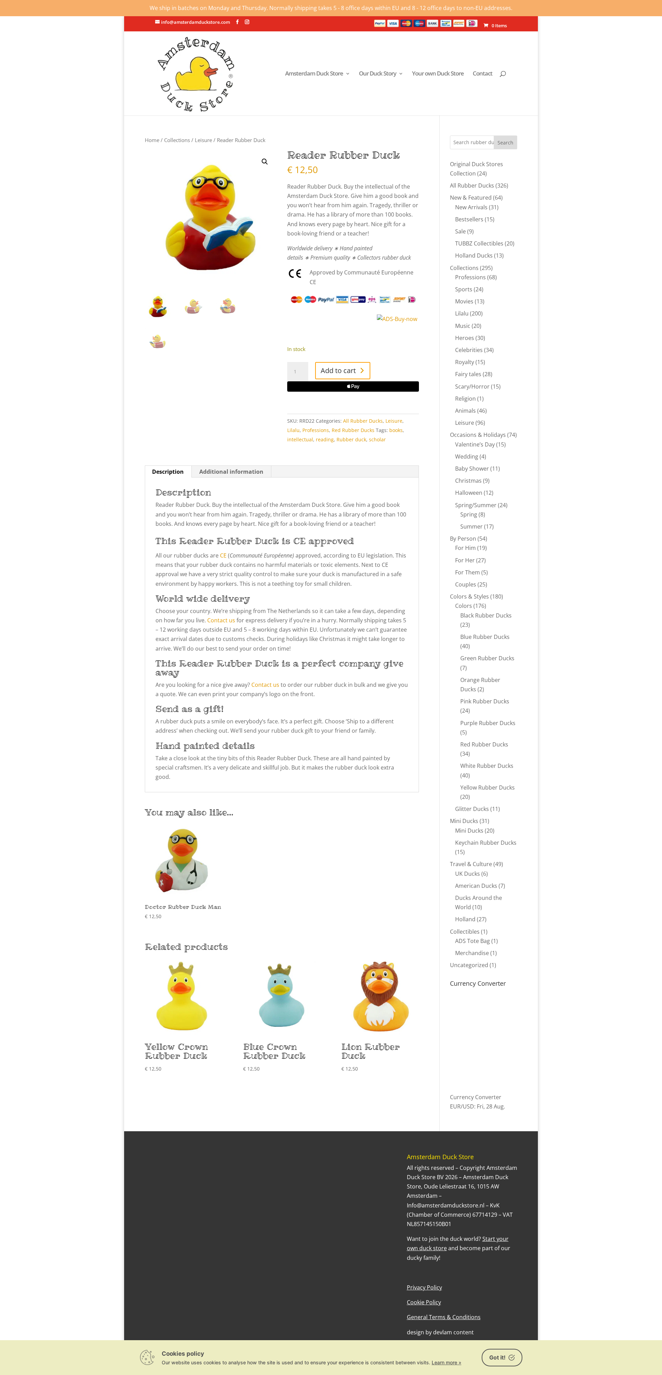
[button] (265, 161)
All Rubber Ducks (363, 421)
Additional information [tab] (231, 471)
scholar (377, 439)
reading (325, 439)
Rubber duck (351, 439)
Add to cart (338, 370)
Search (505, 142)
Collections (177, 140)
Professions (315, 430)
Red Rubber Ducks (353, 430)
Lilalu (293, 430)
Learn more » (446, 1362)
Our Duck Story (377, 74)
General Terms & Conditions (444, 1317)
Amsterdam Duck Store (314, 74)
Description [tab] (168, 471)
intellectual (300, 439)
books (396, 430)
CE (223, 555)
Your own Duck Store (438, 74)
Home (152, 140)
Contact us (221, 620)
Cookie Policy (424, 1302)
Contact (482, 74)
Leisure (203, 140)
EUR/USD (462, 1106)
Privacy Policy (424, 1287)
